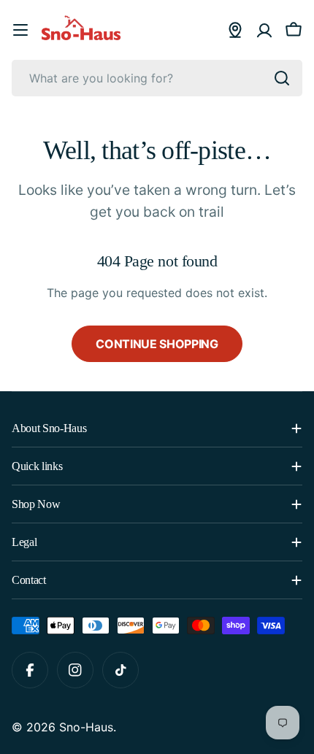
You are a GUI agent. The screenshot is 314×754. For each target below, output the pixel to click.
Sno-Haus (86, 727)
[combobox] (157, 78)
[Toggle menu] (20, 30)
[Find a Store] (235, 30)
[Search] (282, 78)
